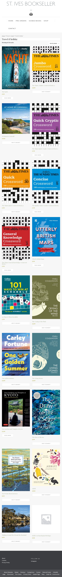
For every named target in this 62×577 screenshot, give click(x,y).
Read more (7, 98)
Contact (12, 28)
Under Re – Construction (52, 574)
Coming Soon (30, 572)
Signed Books (35, 21)
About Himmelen (8, 572)
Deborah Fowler (46, 572)
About (3, 558)
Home (10, 21)
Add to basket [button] (46, 91)
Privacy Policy (6, 562)
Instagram (33, 561)
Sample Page (36, 574)
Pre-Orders (21, 21)
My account (10, 574)
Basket (16, 572)
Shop (46, 21)
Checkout (22, 572)
